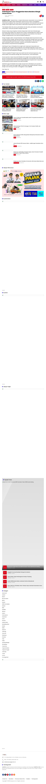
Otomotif (4, 633)
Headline (7, 9)
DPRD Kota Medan (6, 604)
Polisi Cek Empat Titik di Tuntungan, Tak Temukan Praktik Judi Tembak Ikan (21, 96)
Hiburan (3, 611)
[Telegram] (40, 81)
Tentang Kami (35, 778)
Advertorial (4, 593)
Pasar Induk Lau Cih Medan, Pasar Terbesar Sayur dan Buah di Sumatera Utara (25, 585)
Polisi (3, 638)
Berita (18, 92)
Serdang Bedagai (5, 642)
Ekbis (15, 154)
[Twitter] (38, 81)
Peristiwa (11, 9)
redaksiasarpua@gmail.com (10, 762)
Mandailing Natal (5, 624)
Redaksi (6, 15)
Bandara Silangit (10, 72)
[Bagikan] (43, 16)
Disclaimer (11, 778)
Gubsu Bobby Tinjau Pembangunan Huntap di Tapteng (19, 576)
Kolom (3, 618)
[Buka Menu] (40, 1)
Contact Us (4, 778)
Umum (3, 655)
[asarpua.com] (6, 1)
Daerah (3, 9)
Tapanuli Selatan (5, 648)
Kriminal (3, 620)
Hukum (3, 613)
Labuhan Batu (5, 622)
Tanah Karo (4, 646)
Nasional (4, 629)
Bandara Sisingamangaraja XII (21, 72)
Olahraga (4, 631)
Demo (31, 72)
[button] (38, 1)
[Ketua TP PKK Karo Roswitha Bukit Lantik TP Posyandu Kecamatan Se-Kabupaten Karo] (8, 90)
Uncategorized (5, 657)
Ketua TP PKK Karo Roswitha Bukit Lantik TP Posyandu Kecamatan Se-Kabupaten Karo (8, 96)
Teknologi (4, 651)
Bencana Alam (16, 162)
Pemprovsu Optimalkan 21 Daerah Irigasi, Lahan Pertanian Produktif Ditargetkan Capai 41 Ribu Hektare (22, 109)
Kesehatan (4, 616)
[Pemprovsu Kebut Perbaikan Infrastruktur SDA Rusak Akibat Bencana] (37, 103)
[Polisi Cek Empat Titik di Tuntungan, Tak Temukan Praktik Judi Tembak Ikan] (23, 90)
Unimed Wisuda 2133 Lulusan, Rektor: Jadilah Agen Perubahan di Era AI (8, 109)
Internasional (5, 615)
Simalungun (4, 644)
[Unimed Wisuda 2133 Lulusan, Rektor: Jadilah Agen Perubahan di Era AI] (8, 103)
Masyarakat (37, 72)
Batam (3, 596)
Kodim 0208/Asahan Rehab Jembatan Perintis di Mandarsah (21, 581)
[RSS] (14, 775)
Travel (3, 653)
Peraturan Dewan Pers (20, 778)
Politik (3, 640)
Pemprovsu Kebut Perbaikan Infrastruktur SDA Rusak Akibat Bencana (37, 109)
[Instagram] (12, 775)
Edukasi (15, 146)
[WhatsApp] (43, 81)
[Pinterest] (8, 775)
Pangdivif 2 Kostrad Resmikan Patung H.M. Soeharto (19, 572)
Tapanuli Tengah (5, 649)
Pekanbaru (4, 635)
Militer (3, 627)
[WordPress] (10, 775)
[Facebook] (36, 81)
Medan (3, 626)
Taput (5, 73)
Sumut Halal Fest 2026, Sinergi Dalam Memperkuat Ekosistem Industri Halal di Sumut (37, 96)
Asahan (3, 595)
